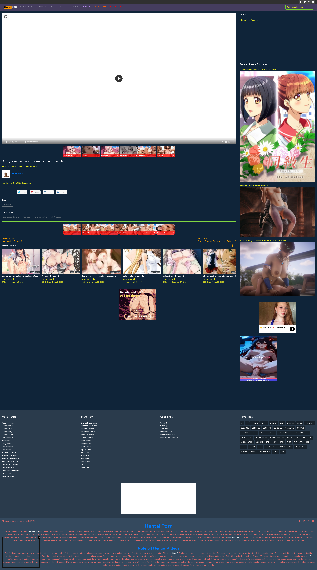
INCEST (290, 437)
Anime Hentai (8, 423)
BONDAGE (256, 428)
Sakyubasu (6, 443)
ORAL (274, 442)
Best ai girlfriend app (11, 470)
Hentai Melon (7, 449)
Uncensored (233, 537)
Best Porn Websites (11, 458)
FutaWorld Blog (9, 452)
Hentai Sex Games (10, 464)
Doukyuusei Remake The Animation (17, 217)
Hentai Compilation (277, 437)
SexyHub (85, 464)
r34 (307, 442)
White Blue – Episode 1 (173, 276)
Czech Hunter (87, 437)
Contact (163, 423)
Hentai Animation (40, 217)
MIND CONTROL (247, 442)
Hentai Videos (8, 467)
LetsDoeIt (85, 461)
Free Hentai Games (10, 455)
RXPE (260, 447)
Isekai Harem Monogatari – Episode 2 (99, 276)
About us (164, 428)
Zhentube (6, 440)
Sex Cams (85, 452)
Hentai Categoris (45, 7)
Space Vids (86, 449)
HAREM (244, 437)
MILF (310, 437)
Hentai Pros (86, 440)
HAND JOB (304, 433)
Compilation (289, 428)
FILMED (272, 433)
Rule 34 (252, 447)
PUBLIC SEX (298, 442)
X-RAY (275, 452)
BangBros (85, 455)
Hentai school (8, 446)
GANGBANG (282, 433)
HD (251, 437)
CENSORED (7, 204)
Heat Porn (6, 473)
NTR (267, 442)
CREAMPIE (245, 433)
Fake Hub (85, 467)
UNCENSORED (300, 447)
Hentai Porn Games (10, 461)
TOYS (290, 447)
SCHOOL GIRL (270, 447)
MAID (304, 437)
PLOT (289, 442)
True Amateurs (87, 434)
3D (247, 423)
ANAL (282, 423)
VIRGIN (253, 452)
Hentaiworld (7, 425)
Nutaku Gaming (87, 428)
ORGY (282, 442)
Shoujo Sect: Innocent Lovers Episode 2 (220, 276)
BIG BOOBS (309, 423)
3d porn (264, 423)
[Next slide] (234, 245)
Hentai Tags (61, 7)
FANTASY (263, 433)
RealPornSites (8, 476)
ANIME (299, 423)
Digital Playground (89, 423)
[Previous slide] (231, 245)
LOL (297, 437)
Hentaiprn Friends (168, 434)
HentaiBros (7, 428)
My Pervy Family (88, 431)
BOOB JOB (267, 428)
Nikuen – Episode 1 (50, 276)
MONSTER (259, 442)
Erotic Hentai (7, 437)
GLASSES (293, 433)
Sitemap (164, 425)
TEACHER (282, 447)
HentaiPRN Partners (169, 437)
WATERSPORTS (264, 452)
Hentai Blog (74, 7)
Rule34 (243, 447)
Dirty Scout (86, 446)
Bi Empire (85, 458)
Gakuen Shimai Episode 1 (134, 276)
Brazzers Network (89, 425)
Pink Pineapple (56, 217)
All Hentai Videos (27, 7)
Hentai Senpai (17, 173)
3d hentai (254, 423)
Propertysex (86, 443)
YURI (282, 452)
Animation (290, 423)
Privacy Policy (166, 431)
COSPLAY (300, 428)
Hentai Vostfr (7, 434)
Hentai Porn (158, 526)
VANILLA (244, 452)
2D (242, 423)
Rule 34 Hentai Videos (158, 548)
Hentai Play (7, 431)
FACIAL (254, 433)
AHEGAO (273, 423)
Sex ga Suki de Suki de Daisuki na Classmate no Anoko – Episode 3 (32, 276)
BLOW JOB (245, 428)
